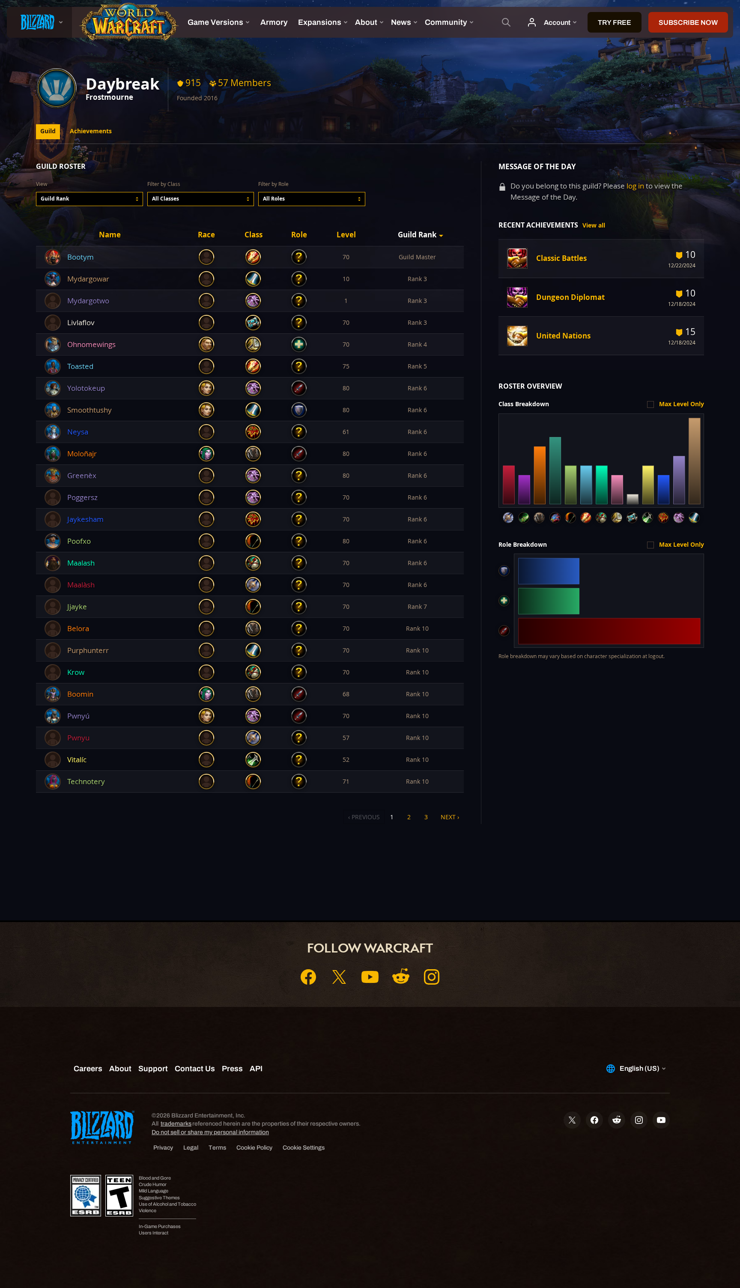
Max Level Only (681, 404)
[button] (89, 199)
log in (635, 186)
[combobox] (89, 199)
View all (593, 225)
